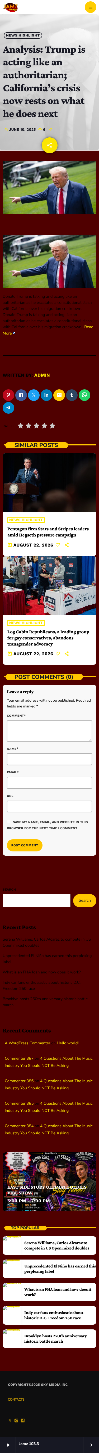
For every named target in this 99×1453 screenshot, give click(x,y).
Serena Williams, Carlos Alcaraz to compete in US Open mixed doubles (56, 1245)
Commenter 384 (19, 1126)
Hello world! (68, 1043)
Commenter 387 (19, 1058)
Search (9, 889)
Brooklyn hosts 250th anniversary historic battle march (55, 1338)
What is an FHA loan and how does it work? (42, 972)
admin (42, 375)
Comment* (16, 716)
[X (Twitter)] (10, 1421)
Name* (12, 749)
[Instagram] (16, 1421)
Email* (13, 772)
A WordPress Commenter (27, 1043)
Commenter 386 (19, 1081)
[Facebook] (23, 1421)
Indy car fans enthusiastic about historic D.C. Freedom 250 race (53, 1315)
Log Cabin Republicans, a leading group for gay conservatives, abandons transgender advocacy (48, 638)
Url (10, 796)
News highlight (23, 35)
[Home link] (11, 7)
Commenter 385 (19, 1103)
